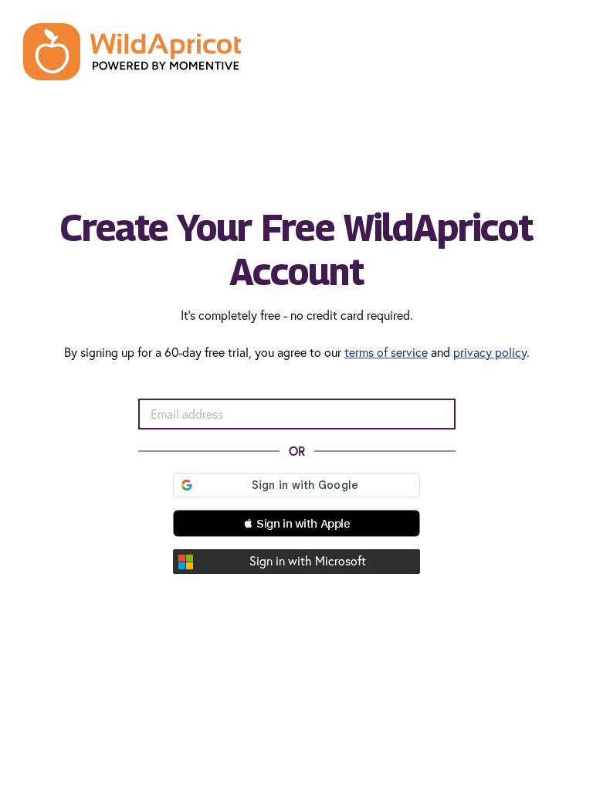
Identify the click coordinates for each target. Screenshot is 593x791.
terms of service (386, 352)
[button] (296, 523)
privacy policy (490, 352)
